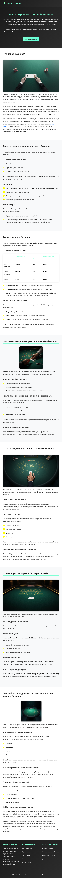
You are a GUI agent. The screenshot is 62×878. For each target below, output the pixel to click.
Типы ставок (26, 855)
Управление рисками (48, 848)
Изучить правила (31, 39)
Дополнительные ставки (49, 859)
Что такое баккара (27, 848)
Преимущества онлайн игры (50, 852)
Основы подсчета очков (49, 855)
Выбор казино (26, 862)
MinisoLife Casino (14, 3)
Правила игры (26, 852)
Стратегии (25, 859)
